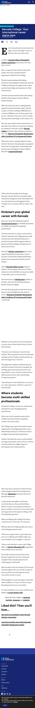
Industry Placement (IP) (16, 547)
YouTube (8, 600)
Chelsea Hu (12, 494)
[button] (29, 2)
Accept (5, 705)
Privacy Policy (5, 682)
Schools (3, 674)
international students (9, 224)
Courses (3, 669)
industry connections (15, 251)
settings (15, 702)
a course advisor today (15, 593)
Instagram (16, 600)
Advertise (4, 688)
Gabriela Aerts (20, 279)
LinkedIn (26, 600)
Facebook (26, 597)
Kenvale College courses (15, 267)
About (3, 680)
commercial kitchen (15, 152)
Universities (4, 666)
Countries (4, 671)
